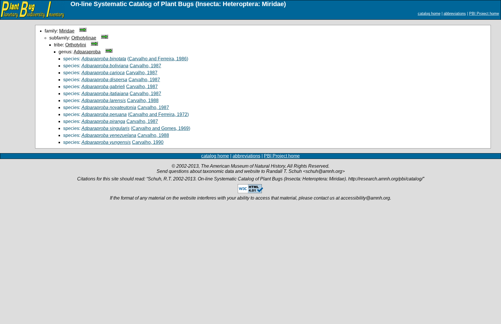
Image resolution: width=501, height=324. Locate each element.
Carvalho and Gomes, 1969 (160, 128)
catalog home (429, 13)
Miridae (67, 30)
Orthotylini (75, 44)
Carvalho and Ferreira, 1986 (158, 58)
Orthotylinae (83, 37)
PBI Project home (484, 13)
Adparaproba (87, 51)
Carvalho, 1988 (143, 100)
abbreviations (455, 13)
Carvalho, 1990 (148, 142)
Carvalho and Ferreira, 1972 (158, 114)
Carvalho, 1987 (145, 65)
